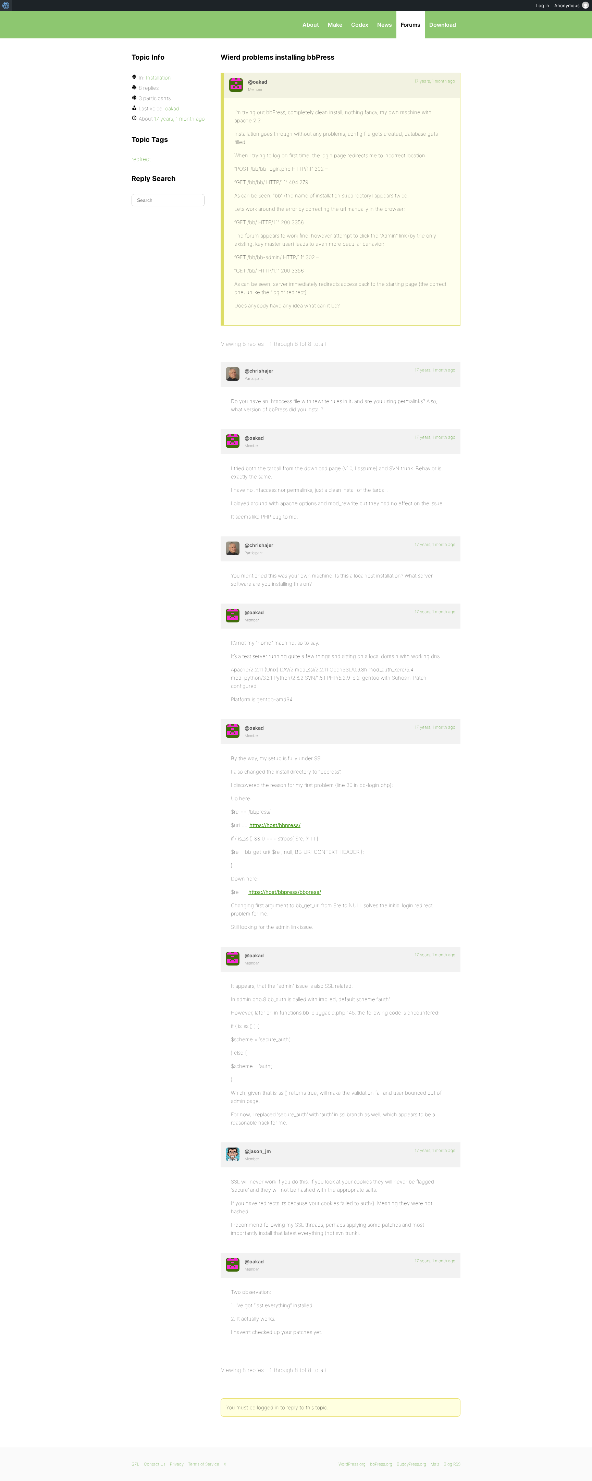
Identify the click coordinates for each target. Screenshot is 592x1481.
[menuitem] (6, 5)
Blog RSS (452, 1464)
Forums (410, 24)
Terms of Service (203, 1464)
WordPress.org (352, 1464)
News (384, 24)
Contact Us (154, 1464)
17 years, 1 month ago (435, 81)
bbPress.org (167, 24)
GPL (135, 1464)
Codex (359, 24)
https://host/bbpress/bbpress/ (284, 892)
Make (335, 24)
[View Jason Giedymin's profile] (232, 1154)
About (311, 24)
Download (442, 24)
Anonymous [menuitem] (567, 5)
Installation (158, 77)
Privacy (177, 1464)
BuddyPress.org (411, 1464)
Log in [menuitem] (542, 5)
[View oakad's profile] (236, 85)
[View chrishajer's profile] (232, 374)
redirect (141, 159)
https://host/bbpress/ (274, 825)
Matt (435, 1464)
